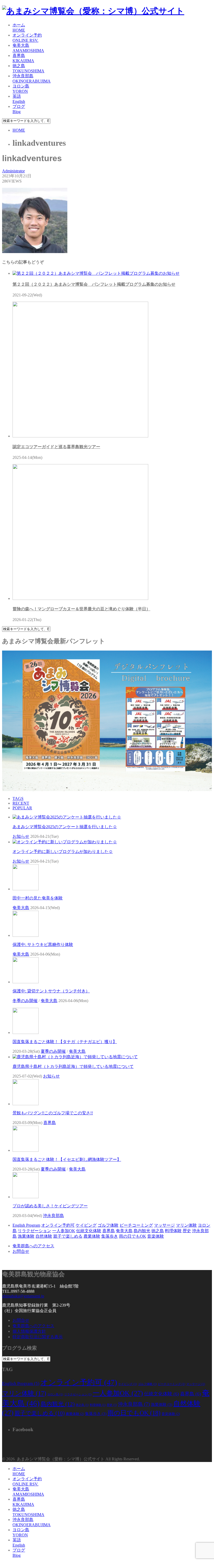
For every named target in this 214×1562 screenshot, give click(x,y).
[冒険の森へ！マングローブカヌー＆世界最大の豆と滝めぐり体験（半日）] (80, 598)
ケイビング (86, 1225)
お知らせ (21, 836)
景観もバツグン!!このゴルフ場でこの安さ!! (53, 1113)
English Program (26, 1225)
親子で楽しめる (67, 1236)
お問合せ (21, 1251)
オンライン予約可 (58, 1225)
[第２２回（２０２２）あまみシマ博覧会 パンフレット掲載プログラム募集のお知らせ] (96, 273)
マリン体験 (186, 1225)
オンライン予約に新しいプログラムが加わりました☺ (63, 851)
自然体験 (43, 1236)
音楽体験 (155, 1236)
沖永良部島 (53, 1215)
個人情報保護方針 (29, 1331)
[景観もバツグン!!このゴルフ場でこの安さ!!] (26, 1104)
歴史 (187, 1230)
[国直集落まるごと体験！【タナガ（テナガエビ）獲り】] (26, 1032)
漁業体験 (26, 1236)
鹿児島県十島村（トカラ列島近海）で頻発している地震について (73, 1066)
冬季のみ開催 (25, 1000)
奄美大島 (21, 907)
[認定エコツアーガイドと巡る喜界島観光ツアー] (80, 436)
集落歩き (109, 1236)
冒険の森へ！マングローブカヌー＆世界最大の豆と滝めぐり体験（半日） (81, 609)
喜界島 (49, 1122)
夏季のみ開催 (53, 1051)
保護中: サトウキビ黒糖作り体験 (43, 944)
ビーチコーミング (136, 1225)
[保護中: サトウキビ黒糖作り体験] (26, 935)
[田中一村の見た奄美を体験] (26, 889)
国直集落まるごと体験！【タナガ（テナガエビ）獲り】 (65, 1041)
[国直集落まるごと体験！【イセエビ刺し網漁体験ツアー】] (26, 1150)
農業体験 (92, 1236)
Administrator (13, 171)
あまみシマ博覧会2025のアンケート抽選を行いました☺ (65, 826)
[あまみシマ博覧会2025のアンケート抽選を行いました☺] (67, 817)
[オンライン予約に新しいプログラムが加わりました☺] (65, 842)
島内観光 (142, 1230)
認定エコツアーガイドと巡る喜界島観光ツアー (56, 446)
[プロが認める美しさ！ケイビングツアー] (26, 1197)
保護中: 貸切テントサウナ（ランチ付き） (51, 991)
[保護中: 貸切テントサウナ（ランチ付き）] (26, 982)
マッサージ (164, 1225)
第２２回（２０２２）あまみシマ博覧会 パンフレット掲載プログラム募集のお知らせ (94, 284)
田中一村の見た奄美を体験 (38, 898)
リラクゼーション (34, 1230)
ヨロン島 (55, 1394)
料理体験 (173, 1230)
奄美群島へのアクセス (33, 1246)
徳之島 (157, 1230)
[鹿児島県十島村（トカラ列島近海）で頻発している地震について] (75, 1057)
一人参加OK (63, 1230)
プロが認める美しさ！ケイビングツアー (50, 1206)
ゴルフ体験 (108, 1225)
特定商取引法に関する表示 (38, 1337)
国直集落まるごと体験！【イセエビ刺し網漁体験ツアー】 (67, 1159)
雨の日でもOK (132, 1236)
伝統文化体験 (88, 1230)
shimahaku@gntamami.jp (23, 1296)
